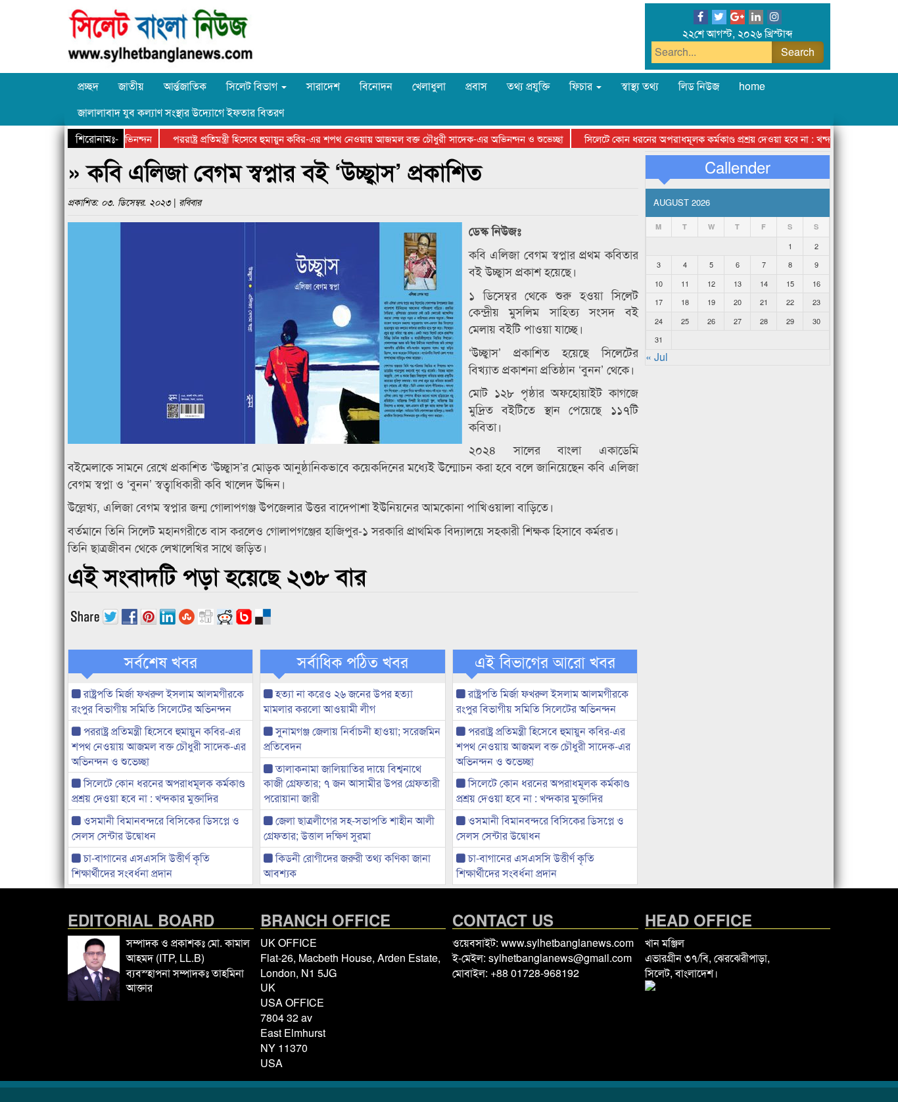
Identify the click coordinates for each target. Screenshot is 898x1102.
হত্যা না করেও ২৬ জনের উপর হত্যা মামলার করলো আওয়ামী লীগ (338, 701)
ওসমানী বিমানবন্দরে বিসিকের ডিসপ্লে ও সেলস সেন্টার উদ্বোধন (155, 828)
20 (738, 302)
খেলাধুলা (429, 85)
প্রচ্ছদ (88, 85)
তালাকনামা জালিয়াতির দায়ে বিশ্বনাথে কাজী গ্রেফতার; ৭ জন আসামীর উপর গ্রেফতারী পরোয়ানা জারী (352, 783)
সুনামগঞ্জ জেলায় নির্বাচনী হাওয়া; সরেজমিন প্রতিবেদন (352, 738)
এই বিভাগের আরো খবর (545, 661)
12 (711, 283)
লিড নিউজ (698, 85)
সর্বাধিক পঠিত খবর (352, 661)
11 (685, 283)
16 (816, 283)
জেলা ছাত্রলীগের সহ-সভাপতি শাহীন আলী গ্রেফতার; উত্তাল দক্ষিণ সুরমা (349, 828)
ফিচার (582, 85)
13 (738, 283)
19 (711, 302)
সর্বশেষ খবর (160, 661)
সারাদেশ (323, 85)
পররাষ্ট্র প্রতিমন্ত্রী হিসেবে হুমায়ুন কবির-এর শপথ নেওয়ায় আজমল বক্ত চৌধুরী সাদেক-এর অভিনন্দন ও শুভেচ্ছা (349, 138)
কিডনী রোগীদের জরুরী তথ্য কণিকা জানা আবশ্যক (347, 865)
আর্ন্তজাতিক (185, 85)
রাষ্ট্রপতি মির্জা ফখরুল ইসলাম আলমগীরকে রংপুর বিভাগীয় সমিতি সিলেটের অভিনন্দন (158, 701)
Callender (737, 167)
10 (659, 283)
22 (790, 302)
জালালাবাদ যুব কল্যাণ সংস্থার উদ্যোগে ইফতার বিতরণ (181, 112)
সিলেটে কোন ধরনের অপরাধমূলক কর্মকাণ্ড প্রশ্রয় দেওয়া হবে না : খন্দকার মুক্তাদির (712, 138)
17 (659, 302)
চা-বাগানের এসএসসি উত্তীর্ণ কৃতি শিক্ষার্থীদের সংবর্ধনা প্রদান (141, 865)
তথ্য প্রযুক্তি (528, 85)
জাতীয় (131, 85)
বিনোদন (376, 85)
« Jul (657, 356)
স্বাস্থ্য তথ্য (640, 85)
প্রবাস (476, 85)
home (752, 85)
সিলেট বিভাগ (253, 85)
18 (685, 302)
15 (790, 283)
